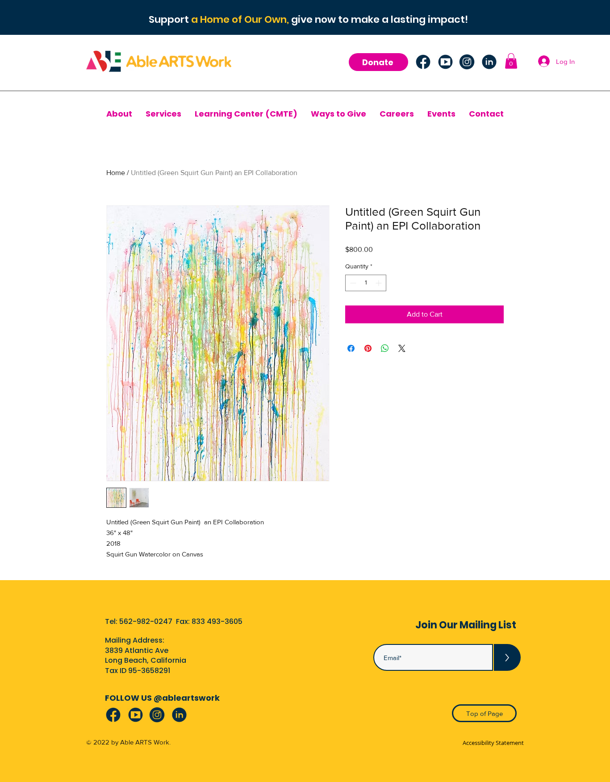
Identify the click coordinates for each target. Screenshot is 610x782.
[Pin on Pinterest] (368, 348)
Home (115, 172)
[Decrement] (352, 283)
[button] (511, 61)
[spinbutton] (366, 283)
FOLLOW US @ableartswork (162, 697)
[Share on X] (402, 348)
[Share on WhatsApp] (385, 348)
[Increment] (379, 283)
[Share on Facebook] (351, 348)
